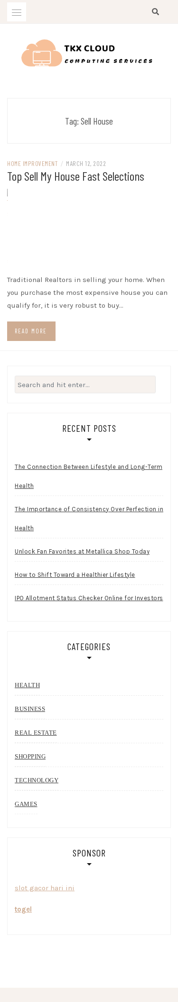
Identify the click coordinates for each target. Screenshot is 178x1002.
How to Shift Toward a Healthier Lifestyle (75, 574)
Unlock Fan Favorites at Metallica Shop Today (82, 551)
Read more (31, 331)
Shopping (30, 756)
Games (26, 803)
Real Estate (36, 732)
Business (30, 708)
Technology (36, 780)
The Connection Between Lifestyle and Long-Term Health (88, 476)
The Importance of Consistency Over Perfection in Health (89, 519)
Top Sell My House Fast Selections (75, 175)
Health (27, 685)
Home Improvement (32, 163)
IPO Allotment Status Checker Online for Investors (89, 598)
